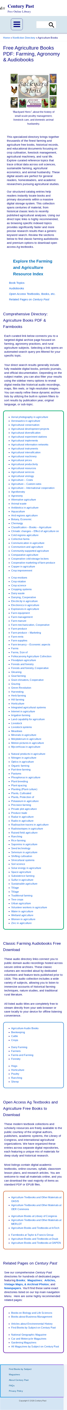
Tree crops (17, 899)
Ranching (16, 836)
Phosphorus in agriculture (25, 777)
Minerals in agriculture (23, 735)
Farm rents (17, 636)
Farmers (16, 1051)
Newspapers (12, 1288)
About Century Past (19, 1380)
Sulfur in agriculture (22, 880)
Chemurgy (17, 523)
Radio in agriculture (22, 821)
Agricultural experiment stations (29, 436)
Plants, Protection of (22, 797)
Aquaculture (18, 511)
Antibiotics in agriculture (24, 507)
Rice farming (18, 840)
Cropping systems (21, 589)
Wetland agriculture (22, 915)
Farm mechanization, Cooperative (30, 625)
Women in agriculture (23, 919)
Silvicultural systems (22, 860)
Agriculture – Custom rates (26, 484)
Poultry (15, 1074)
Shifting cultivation (21, 856)
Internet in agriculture (23, 711)
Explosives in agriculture (25, 609)
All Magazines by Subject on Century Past (35, 1346)
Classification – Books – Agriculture (31, 527)
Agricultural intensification (26, 452)
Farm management (22, 617)
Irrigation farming (20, 715)
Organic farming (20, 765)
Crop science (18, 585)
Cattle (14, 1036)
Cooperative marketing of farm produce (33, 562)
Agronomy (17, 496)
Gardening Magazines (23, 1342)
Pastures (16, 773)
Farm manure (18, 621)
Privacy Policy (16, 1391)
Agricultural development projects (30, 429)
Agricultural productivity (24, 464)
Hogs (14, 1066)
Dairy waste (18, 593)
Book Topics (16, 283)
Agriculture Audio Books (25, 1028)
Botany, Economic (21, 519)
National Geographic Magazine (29, 1334)
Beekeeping (18, 1032)
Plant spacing (19, 785)
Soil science (18, 864)
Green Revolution (21, 687)
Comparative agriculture (24, 555)
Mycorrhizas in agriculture (25, 747)
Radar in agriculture (22, 817)
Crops (14, 1040)
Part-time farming (21, 769)
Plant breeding (19, 781)
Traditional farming (21, 895)
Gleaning (16, 672)
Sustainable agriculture (24, 883)
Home (6, 37)
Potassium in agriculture (25, 801)
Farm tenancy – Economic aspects (30, 644)
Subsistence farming (22, 876)
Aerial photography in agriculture (29, 417)
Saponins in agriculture (24, 844)
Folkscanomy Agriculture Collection (31, 656)
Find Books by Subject (20, 1369)
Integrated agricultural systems (28, 707)
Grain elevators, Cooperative (27, 680)
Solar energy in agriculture (26, 868)
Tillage (15, 887)
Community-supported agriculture (30, 551)
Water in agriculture (22, 911)
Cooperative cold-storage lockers (30, 558)
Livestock (16, 723)
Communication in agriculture (28, 543)
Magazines (34, 1280)
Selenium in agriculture (24, 852)
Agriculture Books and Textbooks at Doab (34, 1239)
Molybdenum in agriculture (26, 739)
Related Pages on (29, 299)
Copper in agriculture (23, 566)
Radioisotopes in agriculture (27, 828)
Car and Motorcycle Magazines (28, 1338)
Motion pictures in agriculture (27, 743)
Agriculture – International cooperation (33, 488)
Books (20, 1280)
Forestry (16, 1059)
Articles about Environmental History (32, 1323)
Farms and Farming (22, 1055)
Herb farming (18, 695)
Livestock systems (21, 727)
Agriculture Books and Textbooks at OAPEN (36, 1243)
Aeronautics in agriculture (25, 421)
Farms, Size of (19, 652)
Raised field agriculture (24, 832)
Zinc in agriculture (21, 923)
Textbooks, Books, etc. (32, 294)
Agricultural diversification (26, 432)
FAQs (11, 1385)
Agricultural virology (22, 476)
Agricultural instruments (24, 448)
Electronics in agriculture (25, 605)
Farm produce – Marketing (26, 632)
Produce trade (19, 813)
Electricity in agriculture (24, 601)
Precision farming (21, 805)
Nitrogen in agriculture (23, 757)
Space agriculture (21, 872)
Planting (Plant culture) (24, 789)
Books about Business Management (31, 1316)
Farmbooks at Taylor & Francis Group (32, 1235)
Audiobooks (16, 288)
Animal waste (18, 503)
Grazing (15, 684)
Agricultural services (22, 472)
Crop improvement (21, 570)
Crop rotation (18, 581)
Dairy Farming (19, 1047)
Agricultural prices (21, 460)
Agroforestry (18, 492)
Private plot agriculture (24, 809)
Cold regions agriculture (24, 535)
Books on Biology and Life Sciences (31, 1313)
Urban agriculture (21, 903)
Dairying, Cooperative (23, 597)
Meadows (16, 731)
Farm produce (19, 628)
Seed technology (20, 848)
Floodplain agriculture (23, 660)
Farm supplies (19, 640)
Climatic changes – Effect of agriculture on (35, 531)
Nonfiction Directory (24, 37)
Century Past (21, 5)
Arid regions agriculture (24, 515)
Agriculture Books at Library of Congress (34, 1216)
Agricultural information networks (29, 444)
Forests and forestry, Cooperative (30, 668)
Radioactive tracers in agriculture (30, 824)
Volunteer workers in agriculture (29, 907)
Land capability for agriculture (28, 719)
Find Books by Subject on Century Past (33, 1327)
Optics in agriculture (22, 761)
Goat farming (18, 676)
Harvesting (17, 691)
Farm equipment (20, 613)
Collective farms (20, 539)
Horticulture (17, 703)
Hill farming (17, 699)
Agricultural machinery (24, 456)
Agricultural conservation (25, 425)
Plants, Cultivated (21, 793)
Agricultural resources (23, 468)
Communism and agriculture (27, 547)
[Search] (51, 24)
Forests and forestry (22, 664)
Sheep (15, 1081)
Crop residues (19, 577)
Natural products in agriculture (28, 754)
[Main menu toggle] (17, 24)
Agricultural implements (24, 440)
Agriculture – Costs (22, 480)
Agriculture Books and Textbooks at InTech (35, 1228)
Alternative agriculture (23, 499)
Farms (14, 648)
